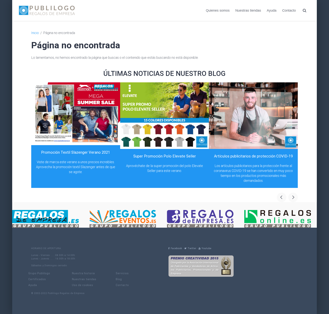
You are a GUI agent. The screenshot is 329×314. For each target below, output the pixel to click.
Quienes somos (218, 10)
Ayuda (271, 10)
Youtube (206, 248)
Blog (119, 279)
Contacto (289, 10)
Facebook (176, 248)
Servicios (122, 273)
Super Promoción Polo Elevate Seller (164, 156)
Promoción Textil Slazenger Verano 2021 (75, 152)
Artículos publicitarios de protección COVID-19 (253, 156)
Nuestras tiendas (248, 10)
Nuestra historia (83, 273)
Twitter (192, 248)
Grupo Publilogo (39, 273)
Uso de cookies (82, 285)
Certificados (37, 279)
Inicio (35, 33)
